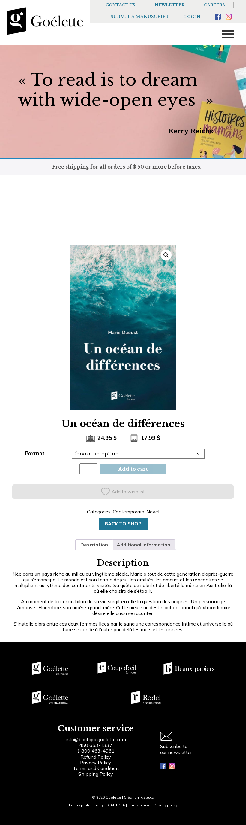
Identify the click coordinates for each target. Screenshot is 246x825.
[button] (166, 255)
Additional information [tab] (143, 545)
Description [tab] (94, 545)
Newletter (169, 5)
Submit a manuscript (140, 16)
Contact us (120, 5)
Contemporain (128, 512)
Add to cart (133, 469)
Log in (192, 16)
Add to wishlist (128, 492)
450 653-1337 (95, 745)
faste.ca (147, 797)
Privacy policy (165, 805)
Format (34, 453)
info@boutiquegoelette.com (95, 739)
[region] (78, 779)
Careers (214, 5)
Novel (152, 512)
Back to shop (123, 524)
